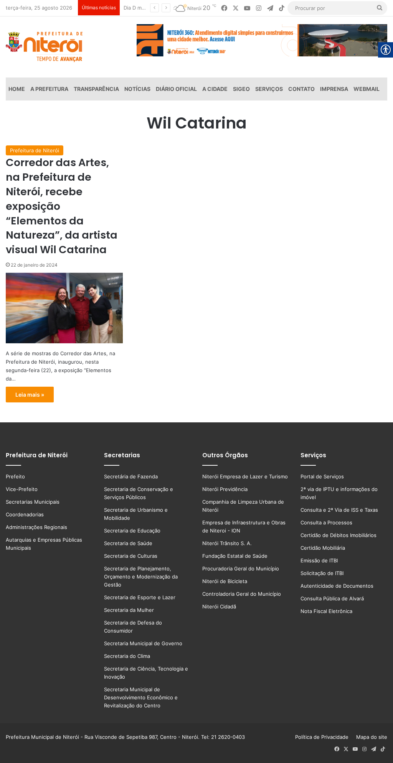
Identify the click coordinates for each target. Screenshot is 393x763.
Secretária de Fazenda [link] (131, 476)
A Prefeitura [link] (49, 89)
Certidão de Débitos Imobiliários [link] (338, 535)
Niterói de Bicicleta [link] (224, 581)
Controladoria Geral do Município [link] (241, 594)
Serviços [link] (269, 89)
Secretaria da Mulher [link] (129, 610)
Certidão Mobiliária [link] (323, 548)
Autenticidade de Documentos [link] (337, 586)
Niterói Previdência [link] (225, 489)
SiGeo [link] (241, 89)
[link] (224, 8)
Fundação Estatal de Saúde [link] (235, 556)
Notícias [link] (137, 89)
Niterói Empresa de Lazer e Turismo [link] (245, 476)
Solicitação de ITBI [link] (322, 573)
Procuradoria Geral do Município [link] (240, 568)
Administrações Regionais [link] (36, 527)
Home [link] (16, 89)
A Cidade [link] (215, 89)
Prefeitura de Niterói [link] (34, 150)
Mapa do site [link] (370, 737)
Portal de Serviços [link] (322, 476)
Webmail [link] (366, 89)
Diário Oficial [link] (176, 89)
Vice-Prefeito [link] (22, 489)
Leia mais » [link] (29, 394)
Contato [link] (301, 89)
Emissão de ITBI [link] (319, 560)
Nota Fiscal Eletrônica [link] (326, 611)
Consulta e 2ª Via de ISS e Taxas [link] (339, 510)
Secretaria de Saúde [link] (128, 543)
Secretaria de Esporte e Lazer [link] (139, 597)
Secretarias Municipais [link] (32, 502)
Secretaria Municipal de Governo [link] (143, 643)
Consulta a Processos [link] (326, 522)
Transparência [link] (96, 89)
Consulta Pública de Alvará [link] (332, 598)
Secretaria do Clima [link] (127, 656)
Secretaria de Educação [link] (132, 530)
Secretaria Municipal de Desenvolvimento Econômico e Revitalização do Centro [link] (141, 697)
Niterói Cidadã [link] (219, 606)
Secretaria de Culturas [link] (130, 556)
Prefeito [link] (15, 476)
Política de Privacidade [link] (324, 737)
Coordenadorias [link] (25, 514)
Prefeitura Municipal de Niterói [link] (42, 737)
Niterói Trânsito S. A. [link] (227, 543)
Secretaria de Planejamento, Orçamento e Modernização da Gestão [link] (141, 576)
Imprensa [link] (334, 89)
